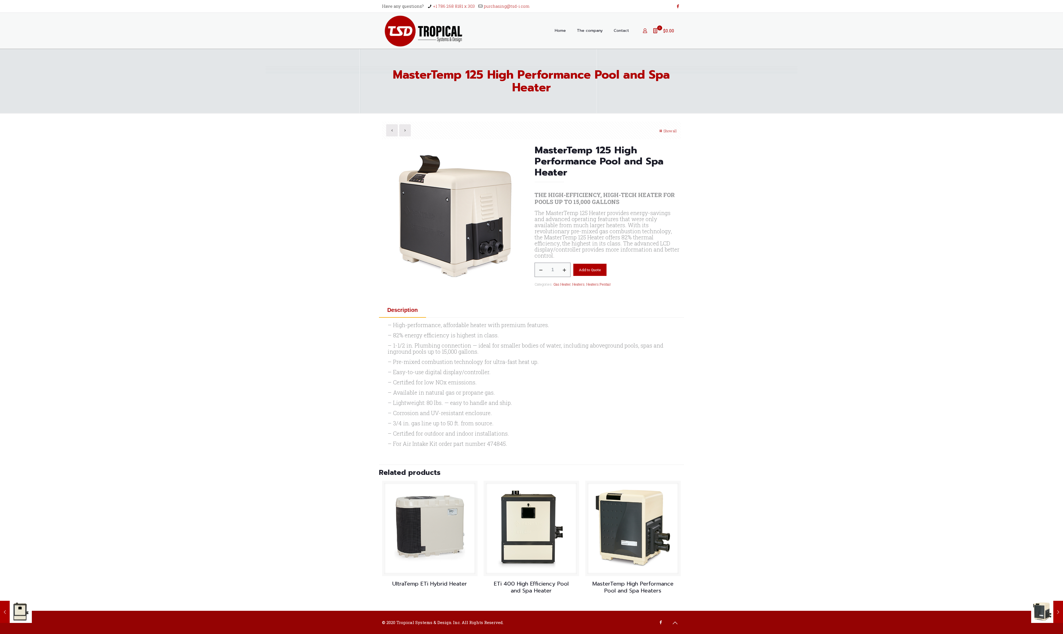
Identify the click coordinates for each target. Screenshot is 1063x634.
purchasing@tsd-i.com (507, 6)
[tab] (402, 309)
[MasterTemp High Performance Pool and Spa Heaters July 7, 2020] (1047, 612)
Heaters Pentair (598, 284)
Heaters (578, 284)
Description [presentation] (402, 310)
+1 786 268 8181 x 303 (454, 6)
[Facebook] (678, 6)
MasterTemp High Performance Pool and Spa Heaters (633, 587)
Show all (670, 130)
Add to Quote (590, 269)
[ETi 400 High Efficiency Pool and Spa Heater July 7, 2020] (16, 612)
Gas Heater (562, 284)
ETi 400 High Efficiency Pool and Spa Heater (531, 587)
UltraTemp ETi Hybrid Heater (429, 583)
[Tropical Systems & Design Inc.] (423, 31)
